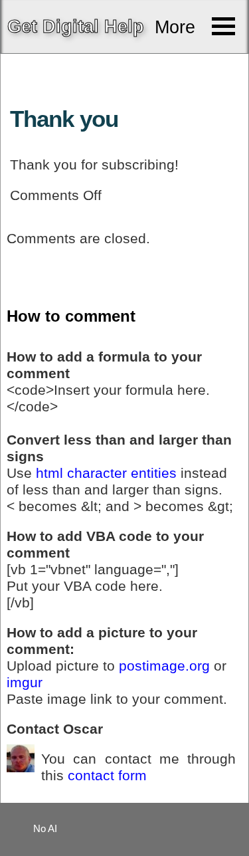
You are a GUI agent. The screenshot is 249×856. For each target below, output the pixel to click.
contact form (107, 776)
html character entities (106, 473)
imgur (24, 683)
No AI (45, 828)
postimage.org (164, 666)
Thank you (64, 119)
